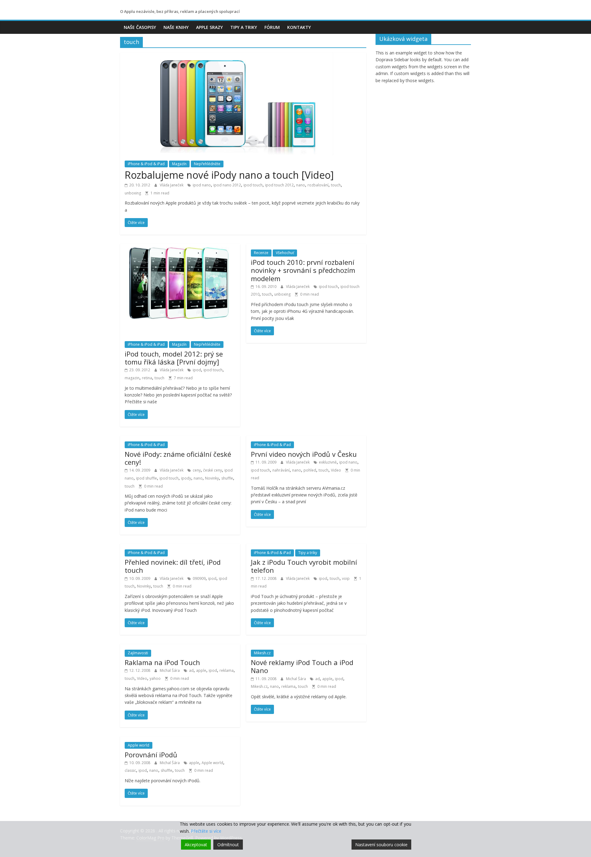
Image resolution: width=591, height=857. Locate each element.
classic (130, 770)
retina (147, 378)
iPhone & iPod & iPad (146, 163)
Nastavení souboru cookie (381, 844)
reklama (226, 670)
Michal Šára (170, 670)
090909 (199, 578)
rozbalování (318, 185)
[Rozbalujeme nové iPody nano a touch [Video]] (243, 56)
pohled (310, 470)
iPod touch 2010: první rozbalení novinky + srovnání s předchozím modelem (303, 270)
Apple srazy (209, 27)
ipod (197, 370)
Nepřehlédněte (207, 163)
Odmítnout (228, 844)
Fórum (272, 27)
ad (191, 670)
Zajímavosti (138, 653)
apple (201, 670)
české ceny (212, 470)
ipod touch (253, 185)
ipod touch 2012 (279, 185)
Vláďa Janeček (172, 185)
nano (300, 185)
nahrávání (281, 470)
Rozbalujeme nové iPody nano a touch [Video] (229, 174)
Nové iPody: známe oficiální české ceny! (178, 458)
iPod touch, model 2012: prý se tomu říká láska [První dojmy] (174, 357)
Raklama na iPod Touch (162, 662)
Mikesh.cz (262, 653)
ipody (186, 478)
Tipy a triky (243, 27)
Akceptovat (196, 844)
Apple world (138, 745)
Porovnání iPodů (151, 754)
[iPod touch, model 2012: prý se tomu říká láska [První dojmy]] (180, 247)
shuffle (227, 478)
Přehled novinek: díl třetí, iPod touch (173, 566)
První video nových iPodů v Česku (304, 454)
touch (336, 185)
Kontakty (299, 27)
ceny (197, 470)
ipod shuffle (146, 478)
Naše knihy (176, 27)
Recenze (261, 252)
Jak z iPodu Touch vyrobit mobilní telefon (304, 566)
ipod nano (202, 185)
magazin (132, 378)
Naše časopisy (140, 27)
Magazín (179, 163)
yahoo (155, 678)
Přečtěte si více (206, 831)
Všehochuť (285, 252)
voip (346, 578)
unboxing (133, 193)
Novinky (212, 478)
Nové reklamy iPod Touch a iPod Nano (302, 666)
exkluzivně (328, 462)
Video (336, 470)
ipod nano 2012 (227, 185)
